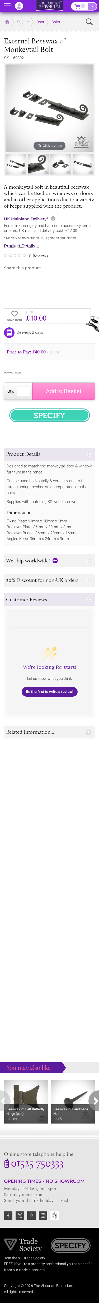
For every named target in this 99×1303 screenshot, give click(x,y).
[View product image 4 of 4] (83, 164)
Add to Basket (64, 391)
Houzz (54, 1215)
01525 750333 (37, 1164)
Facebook (8, 1215)
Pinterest (31, 1215)
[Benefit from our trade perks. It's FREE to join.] (23, 1245)
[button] (49, 454)
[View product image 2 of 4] (38, 164)
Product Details (19, 245)
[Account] (22, 6)
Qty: (10, 391)
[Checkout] (92, 6)
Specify (71, 1246)
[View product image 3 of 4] (60, 164)
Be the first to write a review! (49, 692)
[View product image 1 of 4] (16, 164)
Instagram (43, 1215)
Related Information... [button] (30, 732)
